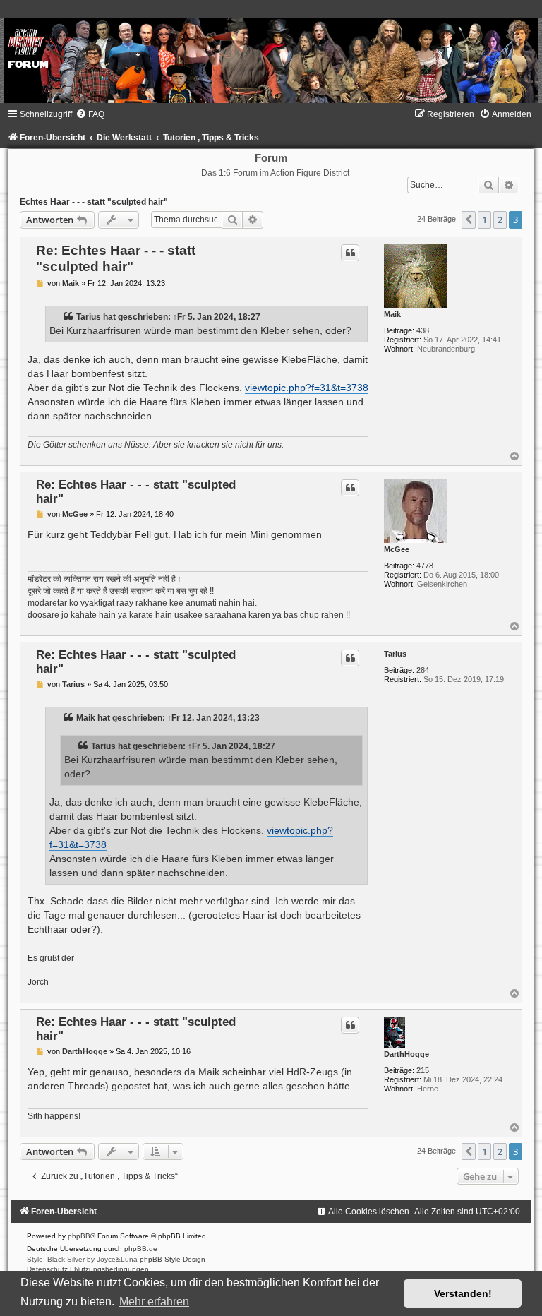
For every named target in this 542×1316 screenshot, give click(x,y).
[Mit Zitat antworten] (350, 252)
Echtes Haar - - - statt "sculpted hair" (94, 202)
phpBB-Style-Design (172, 1259)
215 (422, 1070)
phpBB (79, 1236)
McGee (396, 549)
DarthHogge (406, 1054)
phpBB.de (140, 1248)
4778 (424, 565)
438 (422, 330)
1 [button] (484, 219)
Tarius (88, 317)
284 (422, 670)
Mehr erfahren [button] (154, 1302)
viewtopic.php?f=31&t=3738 (306, 387)
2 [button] (500, 219)
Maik (392, 314)
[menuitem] (90, 114)
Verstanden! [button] (463, 1293)
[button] (469, 219)
